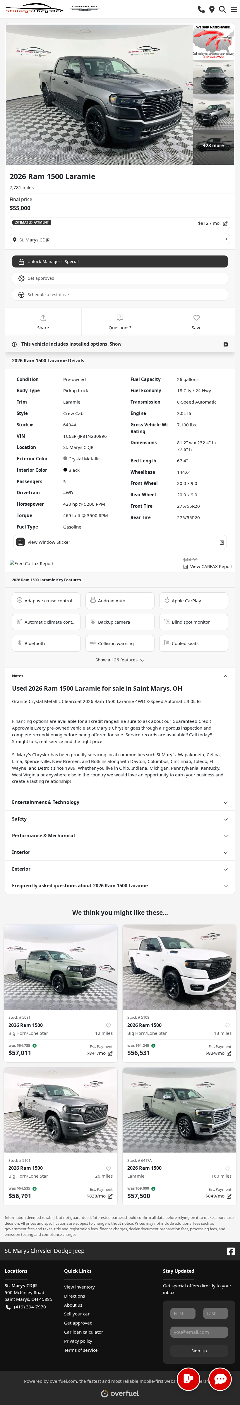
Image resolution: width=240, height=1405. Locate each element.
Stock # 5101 (19, 1160)
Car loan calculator (83, 1332)
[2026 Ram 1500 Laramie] (179, 1110)
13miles (223, 1033)
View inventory (79, 1287)
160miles (221, 1176)
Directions (74, 1296)
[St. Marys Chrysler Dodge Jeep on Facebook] (228, 1251)
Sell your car (77, 1314)
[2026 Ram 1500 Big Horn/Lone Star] (60, 967)
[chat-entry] (188, 1379)
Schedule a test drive (48, 294)
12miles (104, 1033)
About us (73, 1305)
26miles (104, 1176)
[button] (201, 9)
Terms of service (81, 1350)
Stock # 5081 (19, 1017)
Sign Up (199, 1350)
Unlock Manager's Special (53, 261)
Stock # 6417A (139, 1160)
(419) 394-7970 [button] (30, 1307)
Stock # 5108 (138, 1017)
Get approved (41, 278)
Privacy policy (78, 1341)
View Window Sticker (49, 542)
